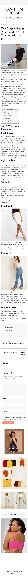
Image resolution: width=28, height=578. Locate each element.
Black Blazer (8, 113)
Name (4, 398)
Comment (5, 382)
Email (4, 405)
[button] (3, 3)
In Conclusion (6, 122)
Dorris (5, 39)
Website (4, 411)
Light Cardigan (8, 115)
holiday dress (9, 330)
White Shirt (7, 117)
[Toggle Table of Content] (15, 110)
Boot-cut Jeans (8, 120)
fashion (15, 24)
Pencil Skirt (7, 118)
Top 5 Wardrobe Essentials (9, 112)
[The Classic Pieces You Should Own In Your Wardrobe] (14, 56)
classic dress (9, 327)
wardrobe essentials (9, 333)
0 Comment (12, 39)
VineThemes (17, 573)
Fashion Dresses (14, 11)
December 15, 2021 (5, 24)
